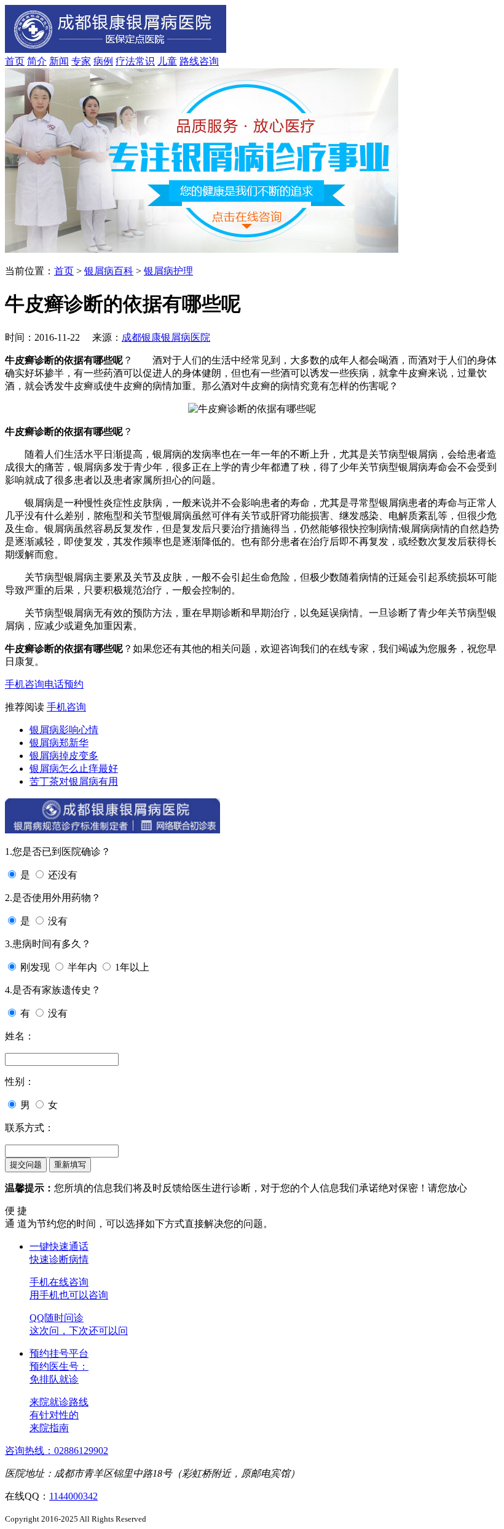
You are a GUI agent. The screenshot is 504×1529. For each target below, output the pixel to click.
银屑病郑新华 (59, 742)
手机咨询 (24, 684)
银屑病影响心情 (64, 730)
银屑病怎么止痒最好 (74, 768)
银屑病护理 (168, 271)
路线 (189, 61)
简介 (37, 61)
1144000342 (73, 1496)
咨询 (209, 61)
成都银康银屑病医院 (166, 337)
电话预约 (64, 684)
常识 (145, 61)
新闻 (59, 61)
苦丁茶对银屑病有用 (74, 781)
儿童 (167, 61)
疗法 (125, 61)
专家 (81, 61)
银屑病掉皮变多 (64, 755)
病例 (103, 61)
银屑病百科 (108, 271)
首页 (15, 61)
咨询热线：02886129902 (56, 1450)
